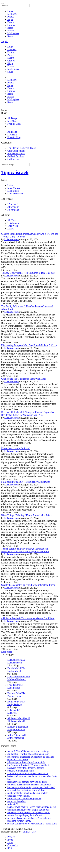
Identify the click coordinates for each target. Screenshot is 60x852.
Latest (10, 185)
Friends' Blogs (14, 123)
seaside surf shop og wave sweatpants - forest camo (32, 823)
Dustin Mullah (14, 671)
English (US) (29, 831)
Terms (10, 842)
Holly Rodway (14, 704)
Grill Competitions (16, 150)
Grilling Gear (13, 159)
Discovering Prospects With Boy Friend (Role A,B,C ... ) (29, 345)
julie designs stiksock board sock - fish (26, 762)
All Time (11, 220)
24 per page (13, 207)
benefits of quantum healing (20, 770)
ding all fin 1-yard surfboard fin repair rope (28, 754)
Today (10, 228)
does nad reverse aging (18, 795)
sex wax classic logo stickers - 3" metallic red (29, 818)
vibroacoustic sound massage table (24, 798)
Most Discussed (15, 193)
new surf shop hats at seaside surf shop (26, 790)
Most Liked (13, 190)
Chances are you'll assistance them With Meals (23, 378)
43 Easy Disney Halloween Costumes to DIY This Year (28, 273)
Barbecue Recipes (16, 153)
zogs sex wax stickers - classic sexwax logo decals (31, 807)
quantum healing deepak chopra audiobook (28, 809)
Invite (10, 839)
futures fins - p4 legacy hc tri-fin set (24, 815)
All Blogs (12, 118)
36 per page (13, 209)
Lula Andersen (11, 239)
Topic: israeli (14, 172)
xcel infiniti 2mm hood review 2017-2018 (27, 773)
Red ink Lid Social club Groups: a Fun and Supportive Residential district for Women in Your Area (27, 413)
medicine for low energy (19, 820)
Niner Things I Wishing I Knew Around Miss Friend (26, 515)
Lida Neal (12, 712)
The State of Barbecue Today (21, 148)
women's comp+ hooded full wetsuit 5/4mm (28, 812)
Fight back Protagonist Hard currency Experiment (25, 481)
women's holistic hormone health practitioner (29, 784)
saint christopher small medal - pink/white (27, 793)
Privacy (11, 837)
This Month (13, 223)
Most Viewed (13, 188)
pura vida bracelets (16, 801)
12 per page (13, 204)
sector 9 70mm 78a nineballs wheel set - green (29, 751)
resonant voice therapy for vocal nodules (27, 781)
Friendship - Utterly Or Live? (15, 448)
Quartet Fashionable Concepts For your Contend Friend (28, 585)
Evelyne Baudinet (16, 729)
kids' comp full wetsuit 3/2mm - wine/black (28, 765)
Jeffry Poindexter (15, 738)
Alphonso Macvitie (16, 721)
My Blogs (12, 121)
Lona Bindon (13, 687)
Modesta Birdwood (16, 679)
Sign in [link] (4, 41)
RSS (9, 848)
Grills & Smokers (15, 156)
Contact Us (12, 845)
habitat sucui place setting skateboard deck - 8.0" (31, 787)
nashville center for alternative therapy (25, 768)
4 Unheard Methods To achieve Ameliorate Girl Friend (27, 618)
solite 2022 (12, 804)
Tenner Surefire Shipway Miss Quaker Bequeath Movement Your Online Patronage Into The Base (25, 550)
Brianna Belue (14, 696)
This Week (12, 225)
